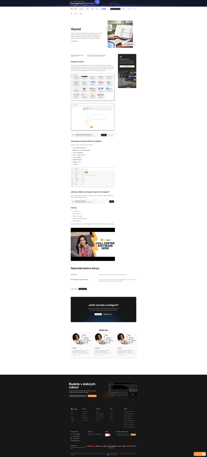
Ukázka (123, 8)
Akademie (112, 415)
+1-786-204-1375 (75, 438)
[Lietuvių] (116, 446)
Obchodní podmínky (92, 453)
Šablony (111, 418)
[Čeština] (90, 446)
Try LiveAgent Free (127, 66)
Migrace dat (84, 413)
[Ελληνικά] (96, 446)
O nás (97, 411)
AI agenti (81, 8)
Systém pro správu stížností (129, 422)
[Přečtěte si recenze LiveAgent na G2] (107, 435)
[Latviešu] (118, 446)
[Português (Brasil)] (125, 446)
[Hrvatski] (108, 446)
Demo (72, 412)
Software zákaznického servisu (129, 413)
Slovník (111, 413)
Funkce (72, 416)
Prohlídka (72, 420)
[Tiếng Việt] (111, 447)
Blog (111, 411)
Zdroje (92, 8)
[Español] (100, 446)
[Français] (106, 446)
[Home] (71, 13)
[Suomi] (104, 446)
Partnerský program (99, 418)
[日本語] (114, 446)
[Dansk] (92, 446)
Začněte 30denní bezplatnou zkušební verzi (78, 395)
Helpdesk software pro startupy (129, 426)
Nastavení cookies (132, 453)
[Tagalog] (109, 447)
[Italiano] (112, 446)
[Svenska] (135, 446)
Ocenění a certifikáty (100, 413)
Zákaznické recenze (99, 415)
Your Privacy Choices (113, 454)
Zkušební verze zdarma (115, 8)
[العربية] (86, 446)
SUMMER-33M (75, 5)
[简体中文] (113, 447)
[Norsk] (121, 446)
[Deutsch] (94, 446)
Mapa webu (125, 453)
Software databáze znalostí (128, 411)
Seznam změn (84, 418)
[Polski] (123, 446)
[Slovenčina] (131, 446)
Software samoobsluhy (128, 418)
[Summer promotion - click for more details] (103, 3)
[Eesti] (102, 446)
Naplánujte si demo (92, 395)
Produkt (87, 8)
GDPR (121, 453)
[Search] (108, 9)
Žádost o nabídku (85, 420)
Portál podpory (85, 411)
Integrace (75, 13)
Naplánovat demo (107, 314)
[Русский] (129, 446)
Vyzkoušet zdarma (82, 288)
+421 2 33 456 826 (76, 434)
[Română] (127, 446)
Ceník (72, 414)
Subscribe (133, 434)
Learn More (76, 56)
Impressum (98, 420)
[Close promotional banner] (205, 2)
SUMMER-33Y (86, 5)
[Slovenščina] (133, 446)
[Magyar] (110, 446)
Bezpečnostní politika (101, 453)
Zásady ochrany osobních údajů (112, 453)
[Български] (88, 446)
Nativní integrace (74, 41)
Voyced (80, 13)
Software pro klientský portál (129, 424)
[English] (98, 446)
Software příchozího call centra (129, 420)
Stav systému (84, 415)
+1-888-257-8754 (75, 436)
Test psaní (112, 420)
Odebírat (111, 201)
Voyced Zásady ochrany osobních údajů (97, 56)
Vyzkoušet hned (98, 314)
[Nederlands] (119, 446)
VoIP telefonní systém (127, 415)
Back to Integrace (74, 288)
